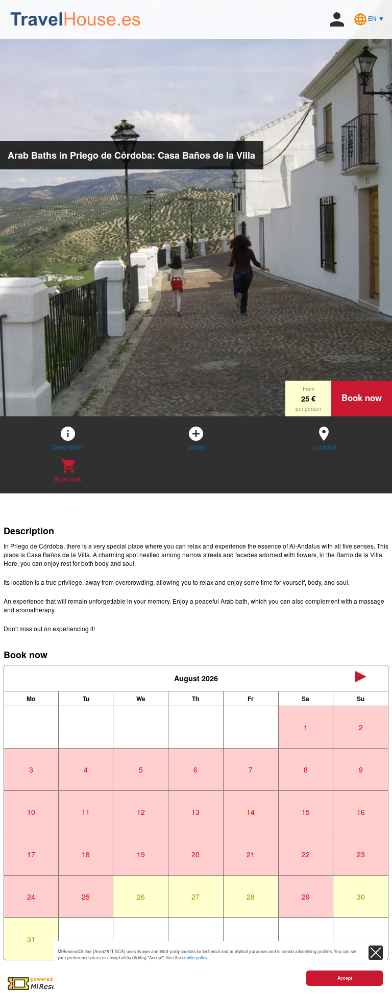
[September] (360, 678)
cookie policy (194, 957)
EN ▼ (375, 18)
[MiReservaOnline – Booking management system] (50, 982)
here (96, 957)
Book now (361, 397)
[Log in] (337, 18)
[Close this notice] (376, 953)
